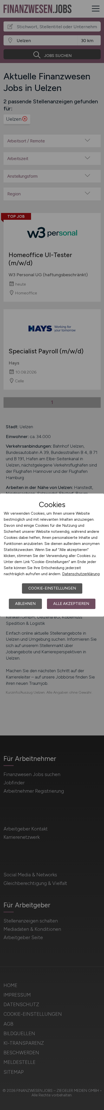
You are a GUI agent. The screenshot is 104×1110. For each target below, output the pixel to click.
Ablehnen (25, 603)
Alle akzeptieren (71, 603)
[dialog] (52, 555)
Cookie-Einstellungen (52, 588)
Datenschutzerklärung (81, 574)
